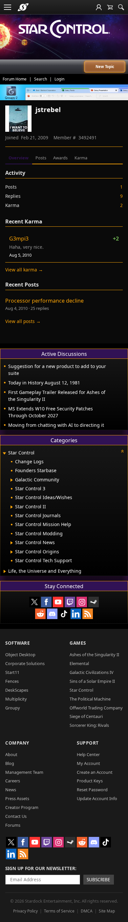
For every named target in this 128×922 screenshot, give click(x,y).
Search (40, 79)
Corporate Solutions (25, 663)
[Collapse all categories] (122, 451)
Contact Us (16, 816)
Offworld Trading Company (96, 708)
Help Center (88, 754)
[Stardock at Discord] (52, 614)
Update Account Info (97, 798)
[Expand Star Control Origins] (12, 552)
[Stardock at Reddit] (40, 614)
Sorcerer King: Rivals (89, 725)
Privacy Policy (25, 911)
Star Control (81, 690)
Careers (12, 781)
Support (88, 743)
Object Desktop (20, 654)
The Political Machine (90, 699)
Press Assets (17, 798)
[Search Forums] (121, 7)
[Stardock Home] (23, 7)
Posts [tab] (40, 158)
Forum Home (15, 79)
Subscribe (98, 879)
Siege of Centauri (86, 716)
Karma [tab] (81, 158)
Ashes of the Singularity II (94, 654)
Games (78, 643)
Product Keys (90, 781)
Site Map (107, 911)
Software (17, 643)
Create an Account (95, 772)
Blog (9, 763)
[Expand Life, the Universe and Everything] (5, 571)
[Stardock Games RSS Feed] (88, 614)
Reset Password (92, 790)
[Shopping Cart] (110, 7)
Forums (12, 825)
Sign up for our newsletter (40, 868)
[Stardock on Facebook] (46, 602)
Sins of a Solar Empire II (92, 681)
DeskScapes (16, 690)
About (11, 754)
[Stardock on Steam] (93, 602)
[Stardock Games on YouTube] (58, 602)
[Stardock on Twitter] (34, 602)
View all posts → (23, 321)
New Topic (105, 66)
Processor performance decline (44, 300)
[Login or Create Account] (99, 7)
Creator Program (21, 807)
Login (59, 79)
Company (17, 743)
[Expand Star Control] (4, 453)
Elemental (79, 663)
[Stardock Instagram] (82, 602)
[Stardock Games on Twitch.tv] (70, 602)
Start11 (12, 672)
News (10, 790)
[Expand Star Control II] (12, 507)
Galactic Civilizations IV (92, 672)
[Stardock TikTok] (64, 614)
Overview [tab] (19, 158)
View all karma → (24, 269)
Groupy (12, 708)
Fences (12, 681)
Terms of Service (59, 911)
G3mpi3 (19, 238)
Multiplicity (16, 699)
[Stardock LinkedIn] (76, 614)
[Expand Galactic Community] (12, 480)
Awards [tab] (60, 158)
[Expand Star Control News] (12, 542)
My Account (88, 763)
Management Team (24, 772)
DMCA (87, 911)
